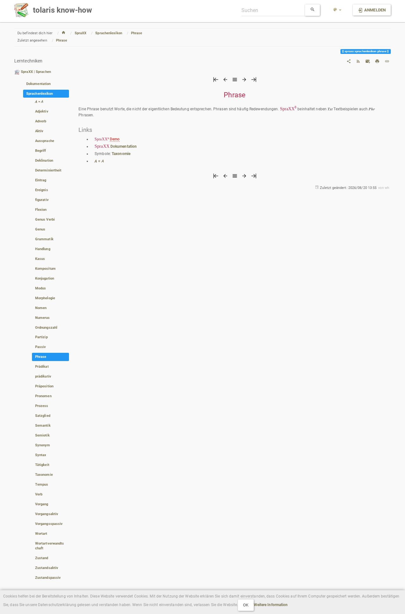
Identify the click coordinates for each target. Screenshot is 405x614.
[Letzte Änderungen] (358, 61)
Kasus (40, 259)
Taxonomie (44, 475)
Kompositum (45, 269)
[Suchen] (312, 10)
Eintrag (41, 180)
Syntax (41, 455)
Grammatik (44, 239)
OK (245, 605)
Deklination (44, 160)
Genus (40, 229)
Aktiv (39, 131)
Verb (38, 494)
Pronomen (43, 396)
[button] (337, 10)
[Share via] (348, 61)
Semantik (43, 425)
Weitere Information (271, 605)
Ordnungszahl (46, 328)
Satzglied (42, 416)
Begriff (40, 151)
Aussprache (44, 141)
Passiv (40, 347)
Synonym (42, 445)
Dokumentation (38, 84)
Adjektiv (41, 111)
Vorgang (41, 504)
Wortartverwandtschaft (49, 545)
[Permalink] (387, 61)
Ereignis (41, 190)
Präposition (44, 386)
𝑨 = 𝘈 (39, 102)
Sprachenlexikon (108, 33)
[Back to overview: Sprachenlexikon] (235, 81)
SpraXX (81, 33)
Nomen (41, 308)
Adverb (41, 121)
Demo (115, 139)
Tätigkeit (42, 465)
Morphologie (45, 298)
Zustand (41, 558)
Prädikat (42, 367)
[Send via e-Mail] (367, 61)
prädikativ (43, 376)
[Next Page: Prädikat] (244, 81)
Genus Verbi (45, 219)
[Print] (377, 61)
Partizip (41, 337)
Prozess (41, 406)
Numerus (42, 318)
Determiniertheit (48, 170)
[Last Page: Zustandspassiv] (254, 81)
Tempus (41, 484)
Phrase (136, 33)
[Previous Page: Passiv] (225, 81)
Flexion (41, 210)
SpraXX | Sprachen (36, 72)
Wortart (41, 534)
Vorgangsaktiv (46, 514)
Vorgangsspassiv (49, 524)
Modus (40, 288)
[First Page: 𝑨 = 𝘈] (216, 81)
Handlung (42, 249)
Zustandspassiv (48, 578)
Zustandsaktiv (46, 568)
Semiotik (42, 435)
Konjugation (44, 278)
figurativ (42, 200)
